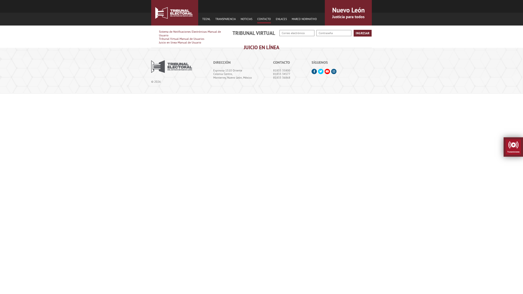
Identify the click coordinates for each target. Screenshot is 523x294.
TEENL (206, 19)
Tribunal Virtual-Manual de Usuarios (181, 39)
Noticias (246, 19)
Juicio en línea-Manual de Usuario (180, 42)
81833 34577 (281, 74)
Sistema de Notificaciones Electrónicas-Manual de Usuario (190, 33)
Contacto (264, 19)
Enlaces (281, 19)
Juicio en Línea (261, 47)
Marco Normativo (304, 19)
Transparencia (225, 19)
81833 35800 (281, 70)
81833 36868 (281, 77)
